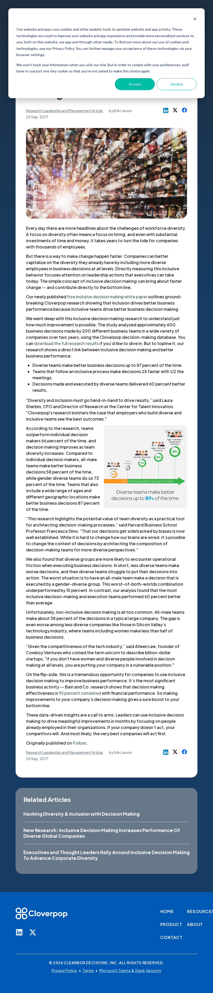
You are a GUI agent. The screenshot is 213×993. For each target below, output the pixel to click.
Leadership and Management (66, 110)
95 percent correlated (80, 693)
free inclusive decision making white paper (107, 296)
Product (171, 924)
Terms (88, 970)
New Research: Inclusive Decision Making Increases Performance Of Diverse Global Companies (101, 833)
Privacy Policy (64, 970)
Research (34, 110)
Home (167, 911)
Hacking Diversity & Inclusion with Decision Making (81, 814)
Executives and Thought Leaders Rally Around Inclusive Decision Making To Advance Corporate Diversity (106, 855)
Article (97, 110)
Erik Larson (123, 110)
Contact (171, 937)
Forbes (79, 743)
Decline (177, 84)
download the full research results (66, 343)
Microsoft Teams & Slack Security (130, 970)
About (195, 924)
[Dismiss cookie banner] (195, 19)
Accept (135, 84)
